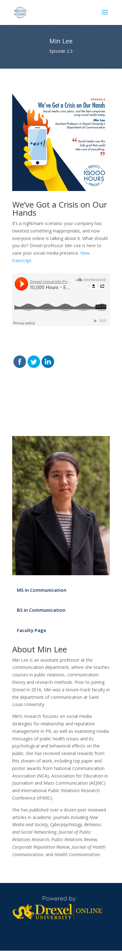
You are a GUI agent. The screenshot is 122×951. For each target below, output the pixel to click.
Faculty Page (31, 630)
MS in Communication (41, 590)
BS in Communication (41, 610)
